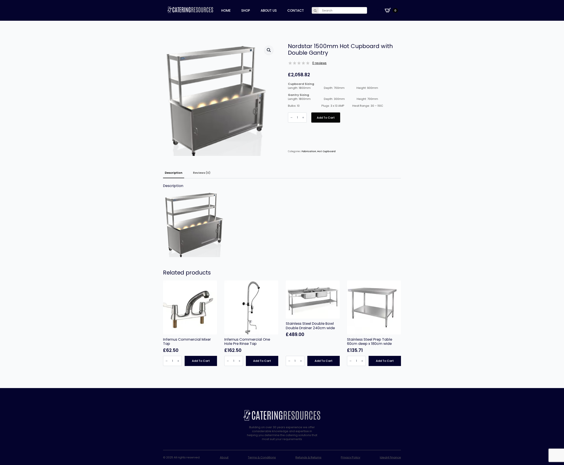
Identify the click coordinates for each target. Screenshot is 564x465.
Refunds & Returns (308, 457)
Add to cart (326, 118)
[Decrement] (291, 118)
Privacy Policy (350, 457)
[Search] (315, 10)
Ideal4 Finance (390, 457)
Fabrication (309, 151)
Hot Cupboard (326, 151)
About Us (269, 10)
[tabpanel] (282, 220)
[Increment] (303, 118)
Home (226, 10)
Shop (245, 10)
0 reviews (319, 63)
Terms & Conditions (262, 457)
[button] (268, 50)
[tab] (173, 173)
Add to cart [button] (201, 361)
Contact (295, 10)
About (224, 457)
